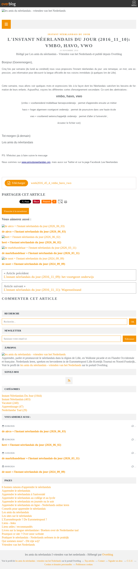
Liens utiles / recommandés (17, 526)
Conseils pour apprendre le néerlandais (24, 508)
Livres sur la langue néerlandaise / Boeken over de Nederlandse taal (40, 530)
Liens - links (9, 523)
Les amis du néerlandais (15, 512)
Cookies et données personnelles (58, 564)
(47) (12, 406)
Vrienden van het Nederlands (18, 544)
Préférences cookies (84, 564)
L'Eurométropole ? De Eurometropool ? (24, 519)
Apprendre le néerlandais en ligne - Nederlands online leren (35, 505)
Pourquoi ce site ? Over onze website (23, 533)
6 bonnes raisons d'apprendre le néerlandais (26, 487)
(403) (16, 399)
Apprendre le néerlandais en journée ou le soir (28, 501)
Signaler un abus (115, 561)
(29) (14, 410)
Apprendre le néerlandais (16, 490)
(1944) (22, 395)
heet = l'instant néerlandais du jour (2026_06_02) (31, 444)
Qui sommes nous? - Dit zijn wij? (21, 541)
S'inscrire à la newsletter (15, 211)
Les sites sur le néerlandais (17, 515)
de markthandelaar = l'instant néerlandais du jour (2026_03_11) (40, 458)
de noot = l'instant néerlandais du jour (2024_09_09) (33, 471)
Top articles (89, 561)
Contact (101, 561)
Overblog (107, 554)
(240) (10, 402)
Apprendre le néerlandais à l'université (23, 494)
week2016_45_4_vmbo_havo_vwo (51, 183)
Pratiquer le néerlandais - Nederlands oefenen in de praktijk (35, 537)
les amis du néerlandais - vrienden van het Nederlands (50, 365)
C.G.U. (130, 561)
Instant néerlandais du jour (69, 34)
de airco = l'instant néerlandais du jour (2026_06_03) (34, 431)
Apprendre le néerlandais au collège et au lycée (28, 497)
